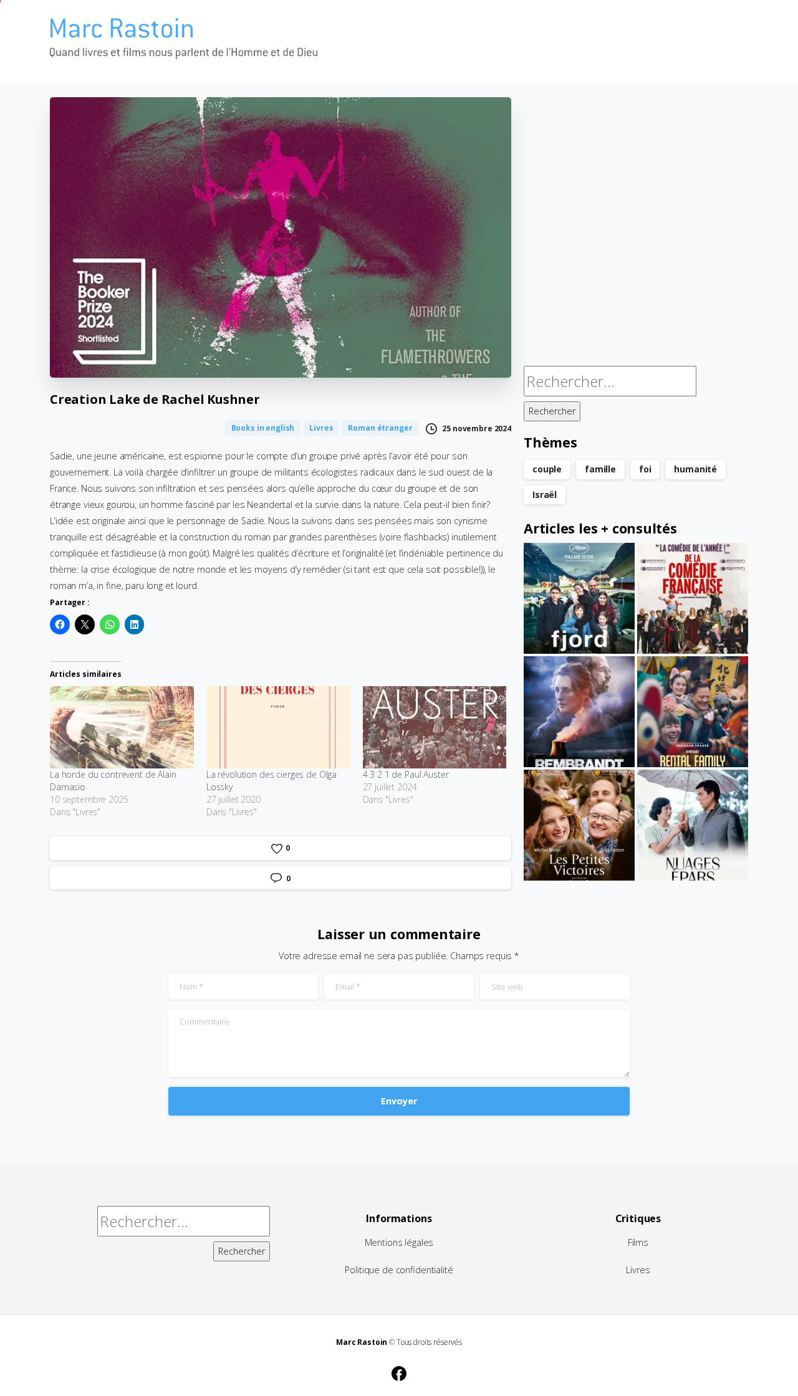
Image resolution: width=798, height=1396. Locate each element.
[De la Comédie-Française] (692, 598)
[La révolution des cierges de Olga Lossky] (278, 727)
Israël (544, 494)
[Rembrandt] (579, 711)
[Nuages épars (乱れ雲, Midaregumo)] (692, 825)
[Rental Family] (692, 711)
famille (600, 469)
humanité (695, 469)
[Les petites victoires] (579, 825)
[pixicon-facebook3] (399, 1371)
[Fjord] (579, 598)
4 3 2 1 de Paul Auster (406, 774)
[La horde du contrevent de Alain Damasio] (122, 727)
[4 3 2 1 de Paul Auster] (435, 727)
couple (547, 469)
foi (645, 469)
